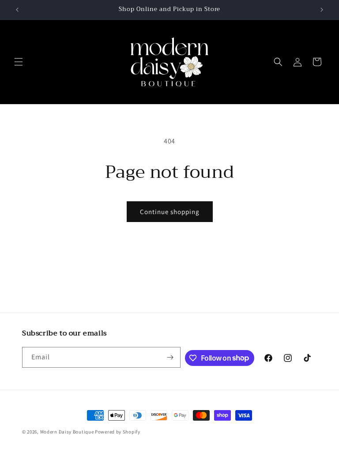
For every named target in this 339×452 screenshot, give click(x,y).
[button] (18, 62)
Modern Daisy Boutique (67, 432)
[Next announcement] (321, 9)
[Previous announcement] (17, 9)
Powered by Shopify (117, 432)
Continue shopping (170, 211)
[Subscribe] (170, 357)
